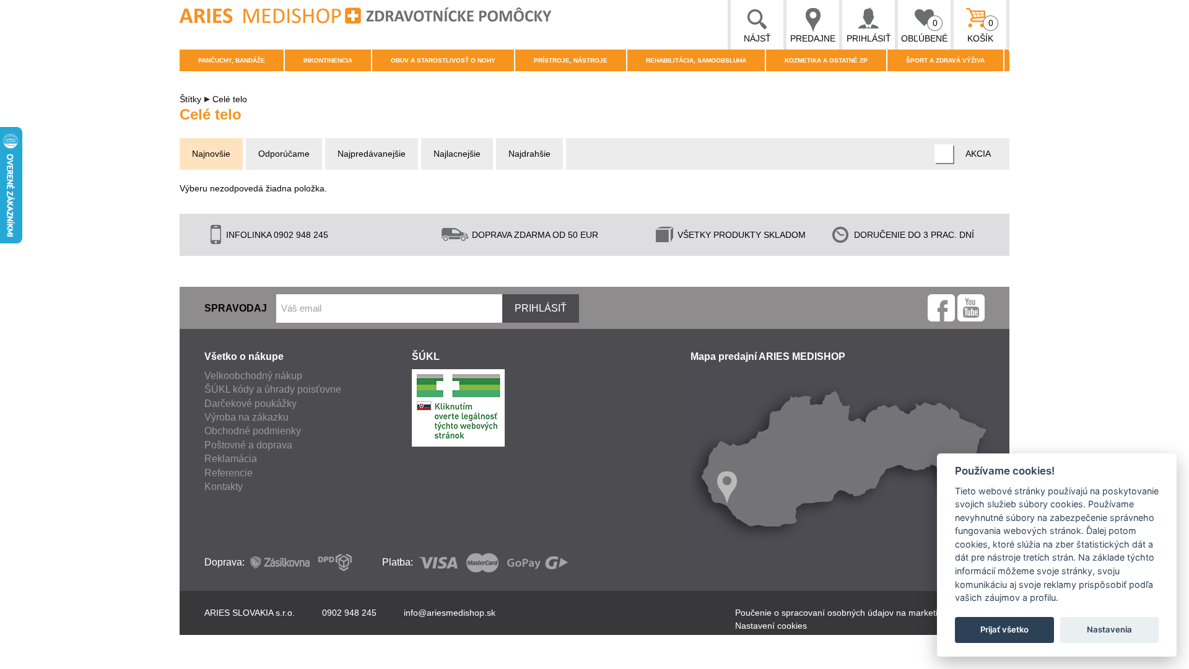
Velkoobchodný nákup (253, 375)
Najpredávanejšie (372, 154)
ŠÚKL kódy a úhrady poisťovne (272, 389)
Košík (980, 30)
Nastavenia (1109, 629)
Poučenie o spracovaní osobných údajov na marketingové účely (860, 613)
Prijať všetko (1004, 629)
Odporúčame (284, 154)
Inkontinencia (327, 60)
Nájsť (757, 38)
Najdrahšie (529, 154)
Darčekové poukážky (250, 403)
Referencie (228, 473)
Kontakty (223, 486)
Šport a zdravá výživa (945, 60)
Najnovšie (211, 154)
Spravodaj (235, 308)
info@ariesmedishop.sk (449, 613)
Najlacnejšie (457, 154)
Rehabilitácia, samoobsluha (696, 60)
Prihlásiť (869, 38)
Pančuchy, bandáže (231, 60)
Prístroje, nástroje (571, 60)
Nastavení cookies (771, 626)
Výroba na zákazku (246, 417)
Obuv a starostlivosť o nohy (443, 60)
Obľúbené (924, 30)
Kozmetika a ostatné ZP (826, 60)
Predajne (812, 38)
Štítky (190, 99)
